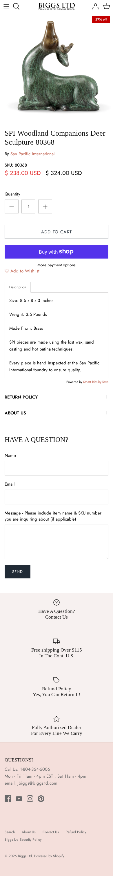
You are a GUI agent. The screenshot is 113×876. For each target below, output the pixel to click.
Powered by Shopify (49, 856)
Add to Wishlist (24, 271)
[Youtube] (19, 798)
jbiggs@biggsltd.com (37, 783)
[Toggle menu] (6, 6)
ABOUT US (15, 413)
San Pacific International (32, 154)
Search (10, 832)
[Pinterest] (41, 798)
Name (10, 456)
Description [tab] (17, 287)
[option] (56, 69)
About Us (29, 832)
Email (9, 484)
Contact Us (51, 832)
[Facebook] (8, 798)
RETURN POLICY (21, 397)
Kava (105, 381)
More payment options (56, 265)
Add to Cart (56, 232)
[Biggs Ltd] (57, 6)
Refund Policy (76, 832)
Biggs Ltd (25, 856)
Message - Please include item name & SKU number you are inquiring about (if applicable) (53, 516)
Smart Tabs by (92, 381)
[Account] (94, 6)
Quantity (12, 194)
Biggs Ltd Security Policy (23, 839)
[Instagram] (30, 798)
